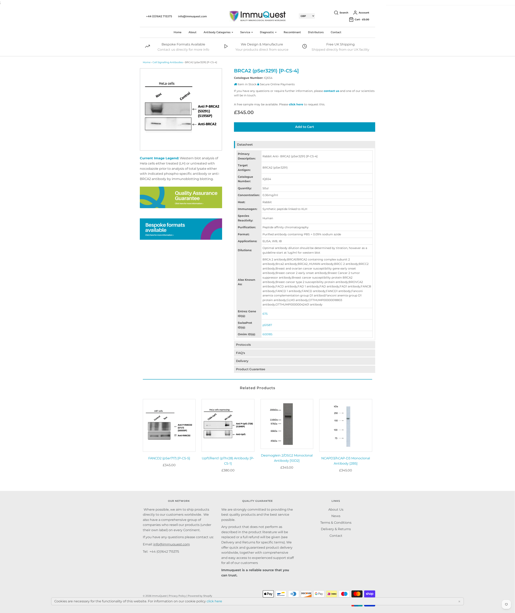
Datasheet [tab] (245, 144)
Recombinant (292, 32)
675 (265, 314)
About (192, 32)
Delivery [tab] (242, 361)
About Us (335, 509)
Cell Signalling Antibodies (167, 62)
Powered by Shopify (200, 595)
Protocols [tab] (243, 345)
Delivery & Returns (336, 529)
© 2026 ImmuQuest (155, 595)
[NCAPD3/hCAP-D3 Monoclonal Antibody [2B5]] (345, 425)
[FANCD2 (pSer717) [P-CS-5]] (169, 425)
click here (296, 104)
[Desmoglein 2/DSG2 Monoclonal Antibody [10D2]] (287, 424)
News (335, 516)
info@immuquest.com (192, 16)
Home (177, 32)
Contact (336, 32)
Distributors (316, 32)
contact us (331, 91)
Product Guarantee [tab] (250, 369)
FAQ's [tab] (240, 353)
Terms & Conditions (335, 523)
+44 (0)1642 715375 (159, 16)
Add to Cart (304, 127)
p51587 (267, 325)
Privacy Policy (177, 595)
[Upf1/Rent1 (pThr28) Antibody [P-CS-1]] (228, 425)
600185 (267, 334)
